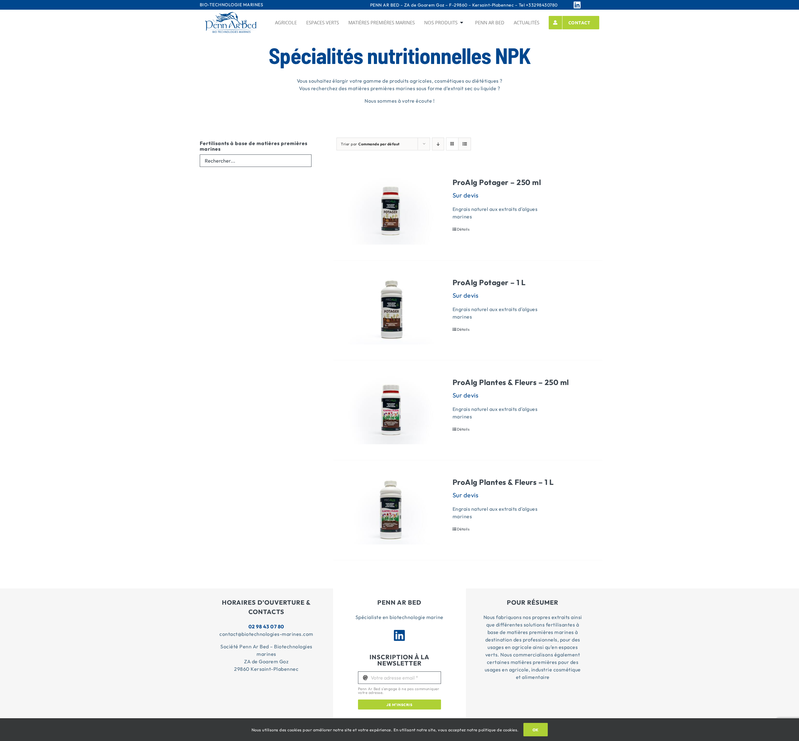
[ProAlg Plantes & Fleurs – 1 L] (391, 510)
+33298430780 (542, 5)
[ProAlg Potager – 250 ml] (391, 210)
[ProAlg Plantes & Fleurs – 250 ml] (391, 410)
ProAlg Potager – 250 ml (497, 182)
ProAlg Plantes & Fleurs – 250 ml (511, 382)
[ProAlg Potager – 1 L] (391, 310)
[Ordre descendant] (438, 144)
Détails (463, 229)
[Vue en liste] (464, 144)
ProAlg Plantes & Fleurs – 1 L (503, 482)
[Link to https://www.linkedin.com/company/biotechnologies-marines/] (585, 5)
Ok (535, 729)
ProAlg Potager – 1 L (489, 282)
